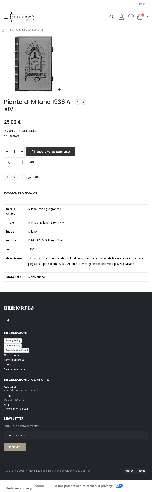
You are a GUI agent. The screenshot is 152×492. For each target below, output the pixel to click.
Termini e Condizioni (17, 350)
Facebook (7, 177)
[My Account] (121, 17)
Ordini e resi (11, 355)
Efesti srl (86, 470)
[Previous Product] (77, 102)
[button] (59, 89)
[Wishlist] (131, 17)
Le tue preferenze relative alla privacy (82, 486)
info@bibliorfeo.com (16, 408)
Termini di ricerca (14, 359)
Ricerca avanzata (14, 369)
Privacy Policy (13, 340)
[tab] (76, 192)
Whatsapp (29, 177)
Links (142, 3)
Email (36, 177)
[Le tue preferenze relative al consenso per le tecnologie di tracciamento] (19, 488)
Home (3, 30)
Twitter (14, 177)
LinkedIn (22, 177)
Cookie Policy (13, 345)
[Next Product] (83, 102)
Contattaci (10, 364)
